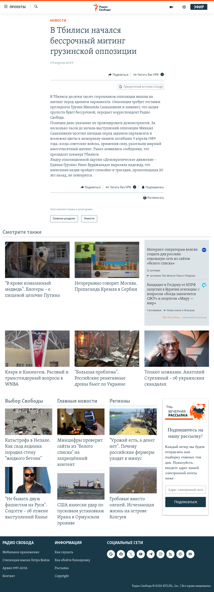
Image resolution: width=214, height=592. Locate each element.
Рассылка (62, 568)
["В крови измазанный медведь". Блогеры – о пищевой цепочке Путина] (37, 260)
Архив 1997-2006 (15, 568)
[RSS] (170, 554)
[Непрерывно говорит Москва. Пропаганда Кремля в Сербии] (107, 260)
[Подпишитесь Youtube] (141, 554)
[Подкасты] (180, 554)
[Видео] (171, 7)
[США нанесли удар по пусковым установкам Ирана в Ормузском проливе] (80, 486)
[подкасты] (184, 7)
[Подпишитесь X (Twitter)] (131, 554)
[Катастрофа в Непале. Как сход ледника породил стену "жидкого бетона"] (28, 421)
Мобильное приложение (21, 552)
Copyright (62, 576)
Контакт (9, 576)
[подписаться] (190, 554)
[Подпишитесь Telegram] (151, 554)
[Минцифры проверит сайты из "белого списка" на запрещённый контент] (80, 421)
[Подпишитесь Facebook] (121, 554)
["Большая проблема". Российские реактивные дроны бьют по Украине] (107, 349)
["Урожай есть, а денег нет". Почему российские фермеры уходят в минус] (133, 421)
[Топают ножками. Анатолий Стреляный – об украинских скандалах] (176, 349)
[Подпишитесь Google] (111, 554)
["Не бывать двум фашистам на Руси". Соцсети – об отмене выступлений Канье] (28, 480)
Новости (58, 21)
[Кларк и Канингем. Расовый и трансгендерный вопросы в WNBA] (37, 349)
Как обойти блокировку (72, 560)
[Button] (118, 75)
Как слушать (64, 552)
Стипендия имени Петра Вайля (26, 560)
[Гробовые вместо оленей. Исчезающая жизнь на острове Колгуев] (133, 480)
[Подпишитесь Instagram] (160, 554)
